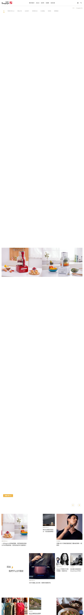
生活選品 (43, 11)
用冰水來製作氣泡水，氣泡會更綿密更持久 (49, 530)
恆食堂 (49, 11)
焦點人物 (19, 11)
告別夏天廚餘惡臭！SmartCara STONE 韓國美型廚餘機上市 (76, 570)
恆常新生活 (34, 11)
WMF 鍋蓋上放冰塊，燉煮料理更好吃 (40, 583)
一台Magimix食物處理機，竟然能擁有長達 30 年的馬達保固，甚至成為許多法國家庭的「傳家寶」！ (14, 544)
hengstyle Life (79, 8)
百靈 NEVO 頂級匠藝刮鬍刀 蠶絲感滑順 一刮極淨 (69, 544)
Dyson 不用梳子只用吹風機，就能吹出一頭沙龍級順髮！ (62, 570)
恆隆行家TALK (11, 11)
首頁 (73, 8)
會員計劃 (53, 3)
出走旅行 (27, 11)
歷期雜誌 (56, 11)
